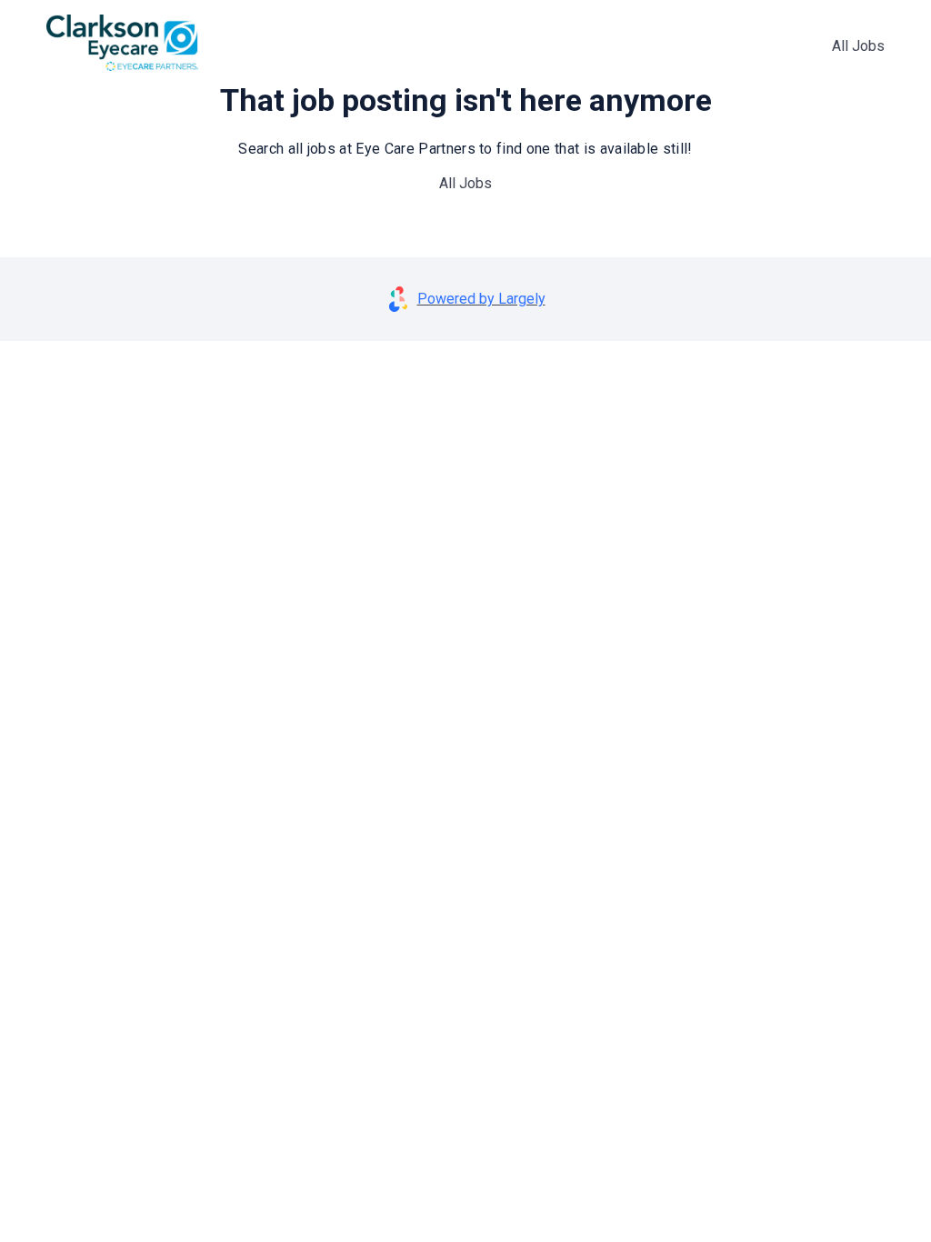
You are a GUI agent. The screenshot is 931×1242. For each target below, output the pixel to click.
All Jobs (858, 46)
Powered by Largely (481, 298)
